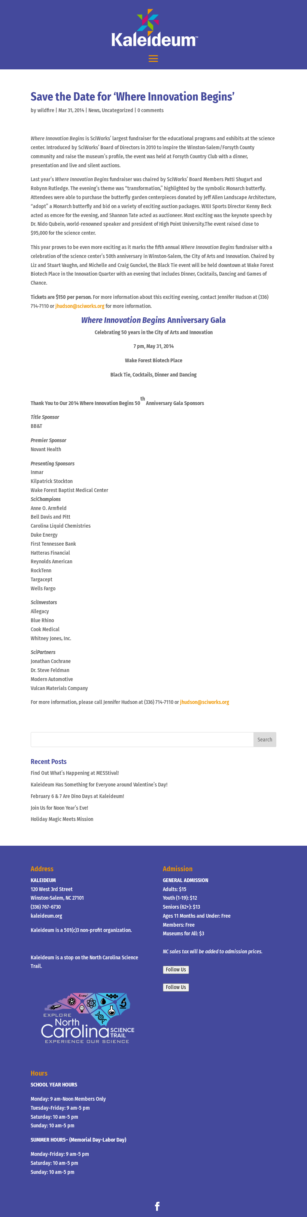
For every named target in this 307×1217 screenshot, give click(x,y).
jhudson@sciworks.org (79, 306)
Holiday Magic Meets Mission (62, 819)
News (94, 110)
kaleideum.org (46, 916)
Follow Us (176, 970)
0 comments (150, 110)
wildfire (45, 110)
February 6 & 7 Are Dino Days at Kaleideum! (77, 796)
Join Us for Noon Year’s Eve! (59, 808)
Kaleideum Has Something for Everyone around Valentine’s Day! (99, 785)
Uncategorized (117, 110)
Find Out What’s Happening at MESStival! (75, 773)
